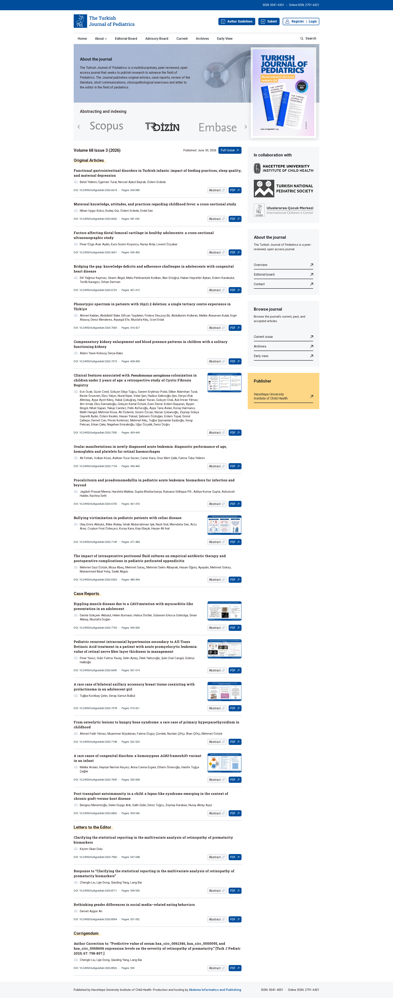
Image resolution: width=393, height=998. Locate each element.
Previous (79, 126)
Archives (202, 39)
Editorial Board (126, 39)
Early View (225, 39)
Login (313, 21)
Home (82, 39)
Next (246, 126)
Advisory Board (156, 39)
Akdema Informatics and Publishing (215, 990)
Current (182, 39)
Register (298, 21)
